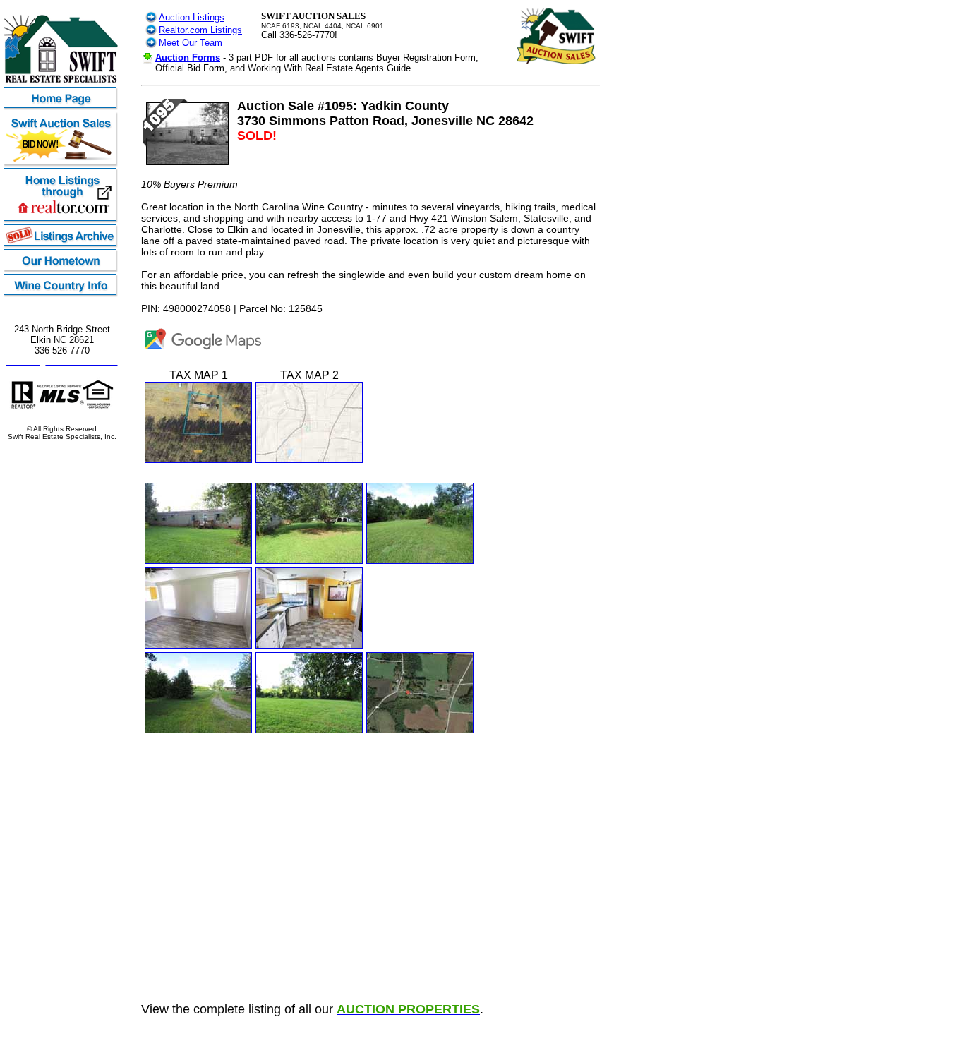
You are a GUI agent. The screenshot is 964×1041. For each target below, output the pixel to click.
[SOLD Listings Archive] (62, 245)
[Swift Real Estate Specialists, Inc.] (62, 83)
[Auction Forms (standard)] (147, 61)
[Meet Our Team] (151, 45)
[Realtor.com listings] (151, 32)
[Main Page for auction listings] (151, 19)
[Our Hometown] (62, 270)
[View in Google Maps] (203, 350)
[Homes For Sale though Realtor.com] (62, 221)
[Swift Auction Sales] (62, 164)
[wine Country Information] (62, 295)
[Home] (62, 108)
